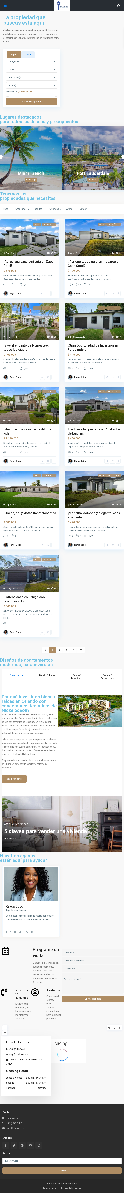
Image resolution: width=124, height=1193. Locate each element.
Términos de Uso (51, 1188)
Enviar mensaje (93, 998)
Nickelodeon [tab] (17, 675)
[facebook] (5, 1145)
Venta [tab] (28, 54)
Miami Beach (31, 173)
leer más (9, 838)
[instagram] (38, 1145)
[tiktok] (14, 1145)
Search (62, 1170)
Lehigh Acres (12, 588)
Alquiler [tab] (14, 54)
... (39, 279)
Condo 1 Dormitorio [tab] (77, 677)
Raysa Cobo (15, 293)
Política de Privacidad (71, 1188)
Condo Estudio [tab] (47, 675)
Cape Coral (11, 253)
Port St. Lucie (76, 504)
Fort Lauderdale (93, 173)
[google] (22, 1145)
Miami (8, 421)
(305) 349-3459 (17, 1049)
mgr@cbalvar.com (18, 1054)
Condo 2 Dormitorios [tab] (107, 677)
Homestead (11, 337)
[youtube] (30, 1145)
